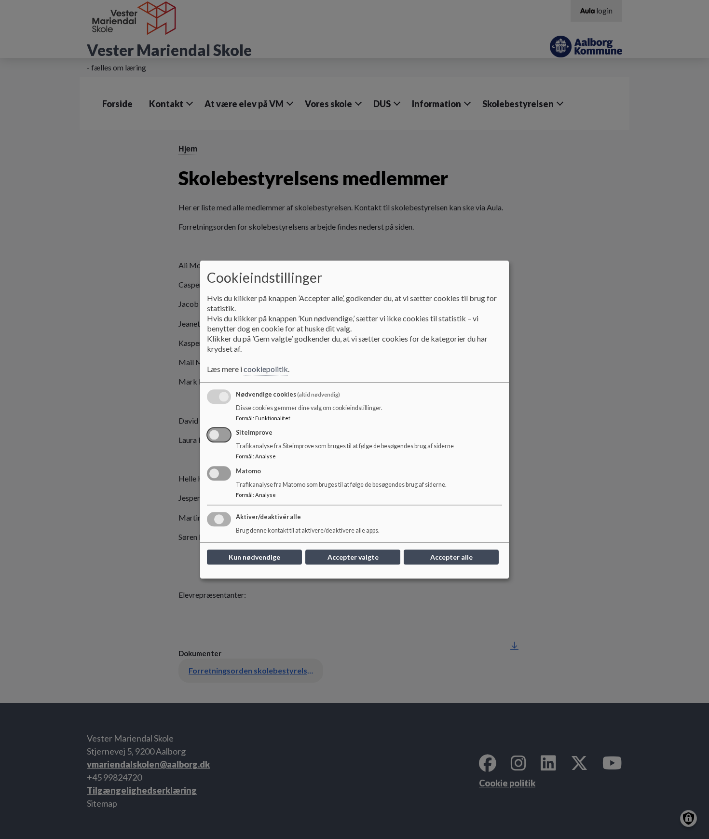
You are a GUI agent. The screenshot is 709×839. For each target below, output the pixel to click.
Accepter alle (451, 557)
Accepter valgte (353, 557)
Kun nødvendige (254, 557)
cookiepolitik (266, 368)
